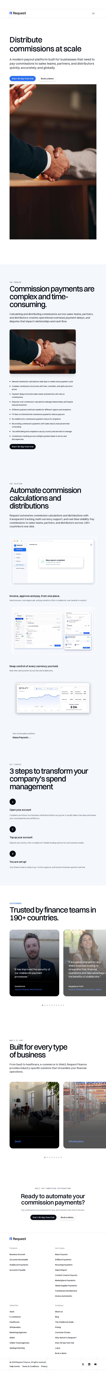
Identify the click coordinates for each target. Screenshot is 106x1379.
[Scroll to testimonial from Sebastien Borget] (49, 1005)
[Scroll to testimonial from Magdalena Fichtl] (45, 1005)
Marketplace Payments (65, 1280)
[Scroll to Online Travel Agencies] (58, 1157)
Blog (57, 1317)
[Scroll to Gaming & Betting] (61, 1157)
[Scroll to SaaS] (45, 1157)
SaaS (12, 1311)
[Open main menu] (93, 13)
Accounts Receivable (19, 1259)
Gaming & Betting (17, 1348)
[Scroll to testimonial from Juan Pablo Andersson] (51, 1005)
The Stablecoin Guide (64, 1322)
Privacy (44, 1366)
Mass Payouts (61, 1254)
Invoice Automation (63, 1296)
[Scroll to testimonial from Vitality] (47, 1005)
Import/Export (61, 1270)
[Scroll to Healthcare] (56, 1157)
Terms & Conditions (30, 1366)
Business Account (17, 1254)
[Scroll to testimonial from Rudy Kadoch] (54, 1005)
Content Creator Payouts (66, 1275)
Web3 (12, 1337)
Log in (57, 1348)
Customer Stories (62, 1332)
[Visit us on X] (83, 1364)
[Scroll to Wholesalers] (47, 1157)
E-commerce (15, 1317)
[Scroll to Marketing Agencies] (49, 1157)
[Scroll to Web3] (51, 1157)
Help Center (15, 1366)
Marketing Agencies (18, 1332)
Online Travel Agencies (19, 1343)
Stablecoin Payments (19, 1265)
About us (59, 1311)
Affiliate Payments (63, 1259)
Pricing (58, 1327)
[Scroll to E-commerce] (54, 1157)
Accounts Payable (17, 1270)
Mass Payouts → (22, 737)
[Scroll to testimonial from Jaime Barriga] (58, 1005)
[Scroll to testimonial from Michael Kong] (63, 1005)
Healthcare (14, 1322)
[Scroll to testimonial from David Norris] (42, 1005)
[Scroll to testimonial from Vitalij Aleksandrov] (61, 1005)
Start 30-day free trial (22, 78)
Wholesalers (15, 1327)
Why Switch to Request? (66, 1337)
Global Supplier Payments (66, 1285)
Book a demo (47, 78)
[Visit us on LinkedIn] (89, 1364)
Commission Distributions (66, 1291)
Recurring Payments (64, 1265)
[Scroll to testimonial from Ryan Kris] (56, 1005)
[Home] (18, 13)
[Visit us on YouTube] (95, 1364)
